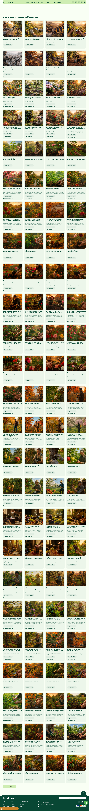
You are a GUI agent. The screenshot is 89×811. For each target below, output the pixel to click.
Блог (51, 2)
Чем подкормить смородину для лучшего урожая (33, 128)
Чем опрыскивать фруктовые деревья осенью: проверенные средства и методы (32, 404)
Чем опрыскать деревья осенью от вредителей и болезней (54, 435)
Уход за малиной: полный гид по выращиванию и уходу (32, 250)
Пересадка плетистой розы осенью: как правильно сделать (12, 312)
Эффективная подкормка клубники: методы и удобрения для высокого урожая (12, 772)
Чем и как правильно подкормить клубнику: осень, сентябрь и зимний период (76, 128)
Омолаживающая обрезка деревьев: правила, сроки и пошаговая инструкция (76, 619)
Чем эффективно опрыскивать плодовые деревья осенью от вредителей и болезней (10, 435)
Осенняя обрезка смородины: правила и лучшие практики (32, 680)
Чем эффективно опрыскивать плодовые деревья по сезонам (74, 435)
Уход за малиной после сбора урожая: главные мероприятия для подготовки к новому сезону (75, 189)
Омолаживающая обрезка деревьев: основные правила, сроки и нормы (12, 619)
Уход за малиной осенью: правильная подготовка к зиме (10, 250)
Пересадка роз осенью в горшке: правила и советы (75, 281)
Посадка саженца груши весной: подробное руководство (11, 158)
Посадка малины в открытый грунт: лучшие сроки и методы (54, 742)
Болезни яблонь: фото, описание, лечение (11, 496)
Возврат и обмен (6, 806)
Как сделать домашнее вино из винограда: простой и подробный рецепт (54, 557)
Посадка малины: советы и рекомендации (73, 742)
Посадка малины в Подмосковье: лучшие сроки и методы (75, 711)
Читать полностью (7, 47)
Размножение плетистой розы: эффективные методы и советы (75, 343)
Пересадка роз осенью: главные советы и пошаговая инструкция (54, 250)
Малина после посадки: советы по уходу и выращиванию (11, 742)
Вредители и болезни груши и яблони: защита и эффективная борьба (11, 465)
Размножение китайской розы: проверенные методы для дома (11, 373)
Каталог (27, 2)
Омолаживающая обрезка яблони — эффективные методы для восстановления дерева (34, 650)
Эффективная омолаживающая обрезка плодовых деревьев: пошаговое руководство (32, 588)
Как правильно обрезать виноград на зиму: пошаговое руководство (12, 68)
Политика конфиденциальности (55, 809)
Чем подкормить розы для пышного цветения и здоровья (55, 128)
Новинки (21, 802)
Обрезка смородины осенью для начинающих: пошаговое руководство (75, 650)
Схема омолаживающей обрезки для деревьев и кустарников (12, 588)
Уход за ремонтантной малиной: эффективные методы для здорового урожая (75, 220)
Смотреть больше (9, 786)
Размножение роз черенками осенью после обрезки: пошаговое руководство (76, 312)
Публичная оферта (34, 809)
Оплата (42, 2)
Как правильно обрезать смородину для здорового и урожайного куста (55, 711)
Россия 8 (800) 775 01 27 (44, 802)
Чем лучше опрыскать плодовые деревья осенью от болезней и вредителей (33, 435)
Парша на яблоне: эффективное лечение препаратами (32, 189)
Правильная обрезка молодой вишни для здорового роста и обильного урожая (76, 158)
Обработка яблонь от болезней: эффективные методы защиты (54, 496)
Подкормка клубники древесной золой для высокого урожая (33, 772)
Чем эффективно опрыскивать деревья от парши (53, 404)
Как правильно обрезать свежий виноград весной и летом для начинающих (33, 38)
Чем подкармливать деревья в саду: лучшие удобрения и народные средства (34, 98)
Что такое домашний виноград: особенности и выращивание (74, 557)
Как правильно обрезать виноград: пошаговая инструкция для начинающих (12, 38)
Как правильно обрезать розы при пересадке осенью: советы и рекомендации (54, 281)
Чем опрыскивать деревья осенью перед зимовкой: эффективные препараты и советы (75, 404)
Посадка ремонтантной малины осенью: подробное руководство (33, 742)
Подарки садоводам (24, 801)
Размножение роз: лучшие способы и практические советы (12, 404)
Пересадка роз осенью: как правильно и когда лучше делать (54, 312)
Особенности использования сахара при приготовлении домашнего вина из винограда (12, 527)
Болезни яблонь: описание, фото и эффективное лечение (33, 465)
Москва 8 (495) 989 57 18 (44, 801)
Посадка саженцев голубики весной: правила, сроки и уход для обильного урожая (34, 158)
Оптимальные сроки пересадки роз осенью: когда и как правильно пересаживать (33, 312)
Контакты (59, 2)
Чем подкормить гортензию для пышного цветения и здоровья (54, 98)
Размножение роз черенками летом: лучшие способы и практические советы (12, 343)
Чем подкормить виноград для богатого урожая (74, 68)
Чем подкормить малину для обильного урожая (74, 98)
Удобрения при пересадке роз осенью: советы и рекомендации (33, 281)
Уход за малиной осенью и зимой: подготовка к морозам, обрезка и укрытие (54, 220)
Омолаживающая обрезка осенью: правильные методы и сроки (76, 588)
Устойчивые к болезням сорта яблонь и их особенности (74, 465)
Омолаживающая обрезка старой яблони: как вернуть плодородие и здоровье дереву (54, 588)
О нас (55, 2)
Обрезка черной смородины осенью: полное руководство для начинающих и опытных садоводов (76, 680)
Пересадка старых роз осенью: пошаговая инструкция (75, 250)
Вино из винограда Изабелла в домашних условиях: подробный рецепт (11, 557)
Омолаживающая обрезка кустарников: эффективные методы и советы (34, 619)
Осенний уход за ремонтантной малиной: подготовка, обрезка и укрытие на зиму (32, 220)
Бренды (47, 2)
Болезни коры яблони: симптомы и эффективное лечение (54, 465)
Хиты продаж (22, 804)
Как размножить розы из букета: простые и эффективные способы (33, 373)
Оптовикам (32, 2)
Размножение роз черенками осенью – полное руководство (55, 343)
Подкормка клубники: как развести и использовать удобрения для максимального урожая (76, 772)
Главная (4, 12)
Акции (21, 806)
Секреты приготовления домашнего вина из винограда (76, 527)
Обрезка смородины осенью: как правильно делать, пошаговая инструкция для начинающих (11, 680)
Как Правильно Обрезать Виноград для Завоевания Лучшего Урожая (54, 68)
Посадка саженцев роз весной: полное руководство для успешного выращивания (55, 158)
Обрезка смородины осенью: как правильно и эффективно (33, 711)
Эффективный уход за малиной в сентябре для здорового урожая (11, 220)
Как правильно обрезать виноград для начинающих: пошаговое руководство (75, 38)
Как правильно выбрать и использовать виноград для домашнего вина (53, 527)
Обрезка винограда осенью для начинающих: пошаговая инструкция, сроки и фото (55, 38)
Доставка (38, 2)
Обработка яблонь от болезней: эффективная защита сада (32, 496)
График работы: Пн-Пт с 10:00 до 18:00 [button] (47, 804)
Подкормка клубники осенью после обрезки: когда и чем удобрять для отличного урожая (54, 772)
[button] (73, 2)
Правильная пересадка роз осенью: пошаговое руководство (12, 281)
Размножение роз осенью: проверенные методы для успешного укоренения (52, 373)
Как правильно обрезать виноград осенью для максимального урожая (33, 68)
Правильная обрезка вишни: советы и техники (12, 189)
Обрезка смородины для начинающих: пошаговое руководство (52, 680)
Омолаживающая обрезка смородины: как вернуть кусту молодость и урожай (53, 619)
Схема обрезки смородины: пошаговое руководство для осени (54, 650)
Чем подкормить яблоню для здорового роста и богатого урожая (12, 128)
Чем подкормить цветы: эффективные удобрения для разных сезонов (12, 98)
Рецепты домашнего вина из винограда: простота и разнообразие (34, 557)
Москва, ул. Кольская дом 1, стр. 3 (46, 806)
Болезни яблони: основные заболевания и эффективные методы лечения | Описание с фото (76, 496)
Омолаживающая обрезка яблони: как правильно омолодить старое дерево (11, 650)
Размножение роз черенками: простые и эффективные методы (75, 373)
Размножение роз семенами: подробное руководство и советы (33, 343)
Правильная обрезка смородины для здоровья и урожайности (12, 711)
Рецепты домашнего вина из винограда (32, 527)
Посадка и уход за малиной (52, 188)
